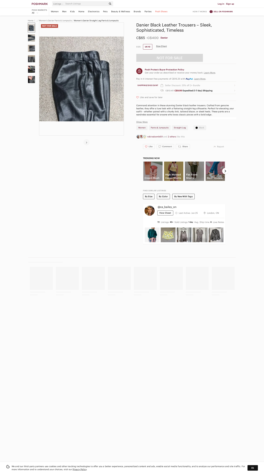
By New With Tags (183, 196)
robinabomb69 (155, 136)
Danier (164, 37)
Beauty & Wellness (120, 11)
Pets (105, 11)
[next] (86, 142)
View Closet (165, 213)
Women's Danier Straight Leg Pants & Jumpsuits (96, 20)
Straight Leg (180, 127)
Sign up (230, 3)
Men (64, 11)
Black (201, 127)
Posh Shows (161, 11)
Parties (148, 11)
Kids (72, 11)
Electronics (93, 11)
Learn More (200, 78)
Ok (252, 468)
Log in (221, 3)
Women (55, 11)
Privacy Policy (79, 469)
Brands (137, 11)
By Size (148, 196)
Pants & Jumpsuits (160, 127)
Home (81, 11)
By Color (163, 196)
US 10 (147, 47)
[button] (58, 3)
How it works (200, 11)
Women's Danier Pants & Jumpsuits (55, 20)
